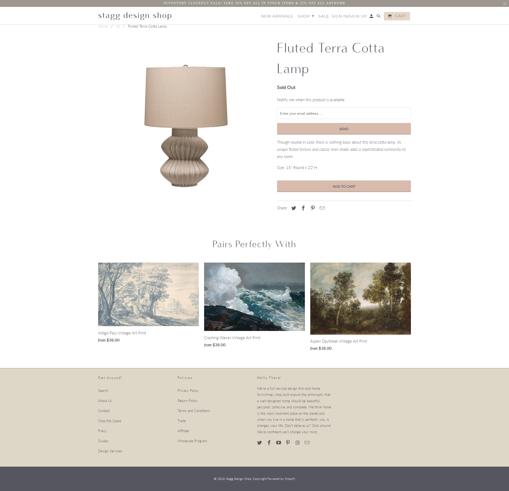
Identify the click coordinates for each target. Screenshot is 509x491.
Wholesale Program (192, 441)
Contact (103, 411)
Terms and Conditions (194, 411)
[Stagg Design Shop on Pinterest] (288, 442)
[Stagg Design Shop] (135, 15)
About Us (105, 401)
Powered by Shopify (281, 479)
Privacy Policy (188, 390)
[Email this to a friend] (321, 208)
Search (103, 390)
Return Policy (188, 401)
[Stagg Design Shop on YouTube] (279, 442)
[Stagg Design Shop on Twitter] (260, 442)
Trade (182, 421)
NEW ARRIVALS (277, 16)
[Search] (379, 17)
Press (102, 431)
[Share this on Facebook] (302, 208)
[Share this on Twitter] (293, 208)
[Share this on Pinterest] (312, 208)
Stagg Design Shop (238, 479)
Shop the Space (109, 421)
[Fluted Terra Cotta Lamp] (185, 123)
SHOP (306, 16)
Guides (103, 441)
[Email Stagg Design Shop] (307, 442)
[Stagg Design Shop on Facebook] (270, 442)
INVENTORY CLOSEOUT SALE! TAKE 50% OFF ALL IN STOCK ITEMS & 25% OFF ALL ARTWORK (255, 3)
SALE (323, 16)
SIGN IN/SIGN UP (349, 16)
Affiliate (183, 431)
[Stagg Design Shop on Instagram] (298, 442)
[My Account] (372, 17)
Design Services (110, 451)
